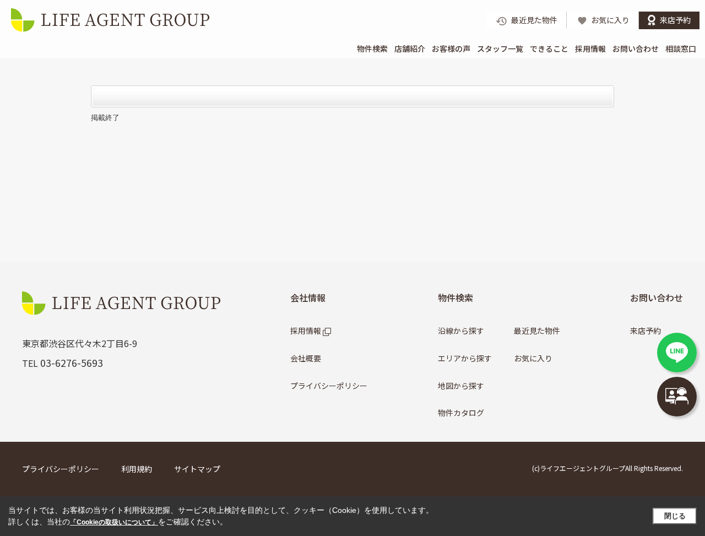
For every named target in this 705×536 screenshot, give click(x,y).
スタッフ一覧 (500, 48)
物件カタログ (461, 412)
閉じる (675, 516)
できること (549, 48)
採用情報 (590, 48)
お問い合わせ (635, 48)
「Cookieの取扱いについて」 (114, 522)
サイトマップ (197, 468)
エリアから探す (465, 358)
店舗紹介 (409, 48)
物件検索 (372, 48)
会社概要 (305, 358)
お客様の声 (451, 48)
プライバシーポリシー (328, 385)
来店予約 (645, 330)
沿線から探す (461, 330)
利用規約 (136, 468)
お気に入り (533, 358)
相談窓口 (680, 48)
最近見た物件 (537, 330)
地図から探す (461, 385)
